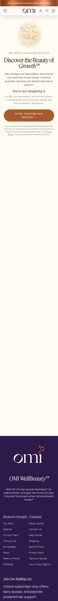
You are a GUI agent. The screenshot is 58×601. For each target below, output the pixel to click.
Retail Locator (36, 523)
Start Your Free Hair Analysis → (29, 115)
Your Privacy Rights (39, 564)
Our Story (8, 523)
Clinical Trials (10, 535)
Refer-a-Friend (11, 558)
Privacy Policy (36, 552)
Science (7, 529)
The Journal (9, 540)
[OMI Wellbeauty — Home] (29, 11)
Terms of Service (38, 558)
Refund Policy (36, 546)
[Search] (47, 11)
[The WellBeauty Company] (29, 455)
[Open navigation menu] (5, 10)
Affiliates (8, 564)
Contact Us (35, 529)
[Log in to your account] (40, 10)
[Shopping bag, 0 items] (53, 11)
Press (6, 552)
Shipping (34, 540)
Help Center (35, 535)
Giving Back (9, 546)
